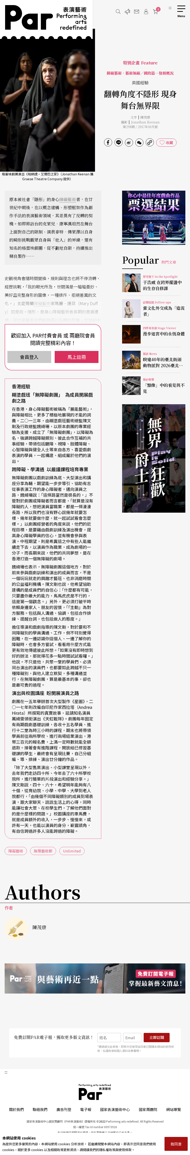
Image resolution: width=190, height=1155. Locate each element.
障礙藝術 (67, 199)
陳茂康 (145, 117)
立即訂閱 (156, 1037)
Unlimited (72, 851)
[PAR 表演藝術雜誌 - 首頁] (46, 19)
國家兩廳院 (148, 1109)
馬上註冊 (76, 356)
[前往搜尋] (118, 11)
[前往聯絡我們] (136, 11)
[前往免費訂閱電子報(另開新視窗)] (95, 978)
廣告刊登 (64, 1109)
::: (170, 7)
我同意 (176, 1144)
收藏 (169, 142)
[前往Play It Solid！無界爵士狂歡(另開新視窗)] (153, 458)
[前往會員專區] (146, 11)
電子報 (85, 1109)
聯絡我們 (40, 1109)
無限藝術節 (43, 851)
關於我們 (16, 1109)
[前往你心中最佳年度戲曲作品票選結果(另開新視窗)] (153, 218)
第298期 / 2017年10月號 (140, 126)
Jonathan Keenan (145, 122)
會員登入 (29, 356)
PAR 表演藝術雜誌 (95, 1092)
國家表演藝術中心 (115, 1109)
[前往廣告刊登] (127, 11)
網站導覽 (173, 1109)
